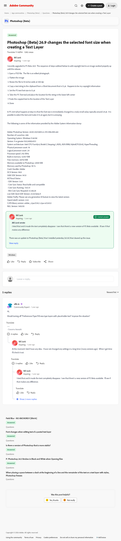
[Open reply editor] (60, 279)
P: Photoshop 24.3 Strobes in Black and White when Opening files (34, 459)
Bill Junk (17, 57)
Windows (12, 255)
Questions (46, 13)
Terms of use (28, 537)
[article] (60, 319)
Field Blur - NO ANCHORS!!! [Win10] (21, 418)
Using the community (14, 537)
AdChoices (102, 537)
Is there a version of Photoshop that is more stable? (28, 445)
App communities (18, 13)
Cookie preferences (51, 537)
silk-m (16, 304)
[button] (5, 6)
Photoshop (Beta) (33, 13)
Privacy (38, 537)
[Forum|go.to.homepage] (21, 5)
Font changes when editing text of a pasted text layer (28, 432)
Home (6, 13)
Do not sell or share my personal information (76, 537)
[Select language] (82, 5)
